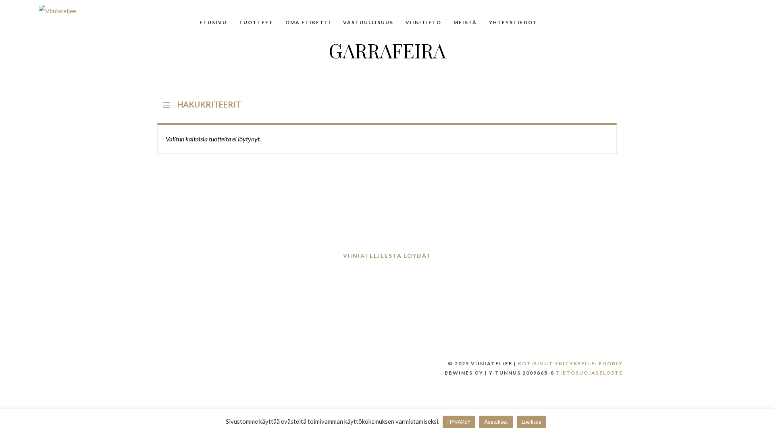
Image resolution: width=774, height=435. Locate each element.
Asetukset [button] (496, 421)
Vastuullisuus (368, 22)
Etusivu (213, 22)
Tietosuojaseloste (589, 373)
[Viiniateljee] (57, 10)
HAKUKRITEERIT (209, 103)
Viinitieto (423, 22)
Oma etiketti (308, 22)
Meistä (465, 22)
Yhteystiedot (513, 22)
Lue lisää (531, 421)
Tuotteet (256, 22)
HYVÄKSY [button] (458, 421)
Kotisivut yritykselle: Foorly (570, 363)
